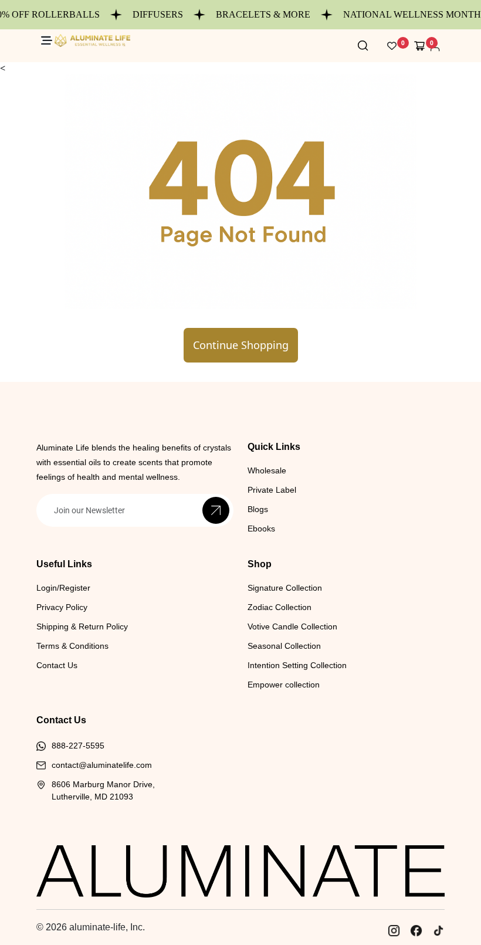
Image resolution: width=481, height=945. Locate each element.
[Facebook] (415, 930)
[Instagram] (393, 930)
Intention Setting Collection (297, 665)
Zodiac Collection (279, 607)
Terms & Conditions (72, 646)
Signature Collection (285, 588)
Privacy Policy (61, 607)
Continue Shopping (241, 345)
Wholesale (267, 470)
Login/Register (63, 588)
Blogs (258, 509)
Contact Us (56, 665)
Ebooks (261, 528)
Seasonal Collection (284, 646)
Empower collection (284, 684)
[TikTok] (438, 930)
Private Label (272, 490)
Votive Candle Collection (292, 626)
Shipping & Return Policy (82, 626)
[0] (420, 46)
